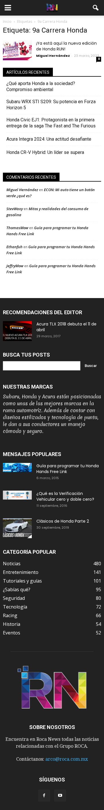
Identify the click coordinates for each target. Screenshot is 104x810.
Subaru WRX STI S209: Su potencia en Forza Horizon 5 (51, 104)
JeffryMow (14, 265)
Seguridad (14, 598)
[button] (96, 8)
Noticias (12, 563)
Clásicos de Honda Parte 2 (62, 521)
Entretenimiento (20, 572)
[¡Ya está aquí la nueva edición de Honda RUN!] (17, 50)
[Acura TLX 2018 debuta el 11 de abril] (17, 331)
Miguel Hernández (53, 55)
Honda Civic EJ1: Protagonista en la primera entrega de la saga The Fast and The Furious (52, 123)
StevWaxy (14, 208)
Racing (10, 615)
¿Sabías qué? (16, 589)
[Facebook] (44, 795)
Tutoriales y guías (22, 581)
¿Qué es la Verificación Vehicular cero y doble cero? (65, 496)
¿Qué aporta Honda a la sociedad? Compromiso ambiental (40, 86)
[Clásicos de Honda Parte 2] (17, 528)
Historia (11, 624)
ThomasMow (17, 227)
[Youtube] (60, 795)
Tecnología (15, 607)
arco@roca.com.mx (66, 759)
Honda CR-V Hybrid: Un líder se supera (45, 152)
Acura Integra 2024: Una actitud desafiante (48, 139)
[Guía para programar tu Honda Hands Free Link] (17, 467)
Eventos (11, 633)
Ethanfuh (14, 246)
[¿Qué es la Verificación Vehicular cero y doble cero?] (17, 495)
